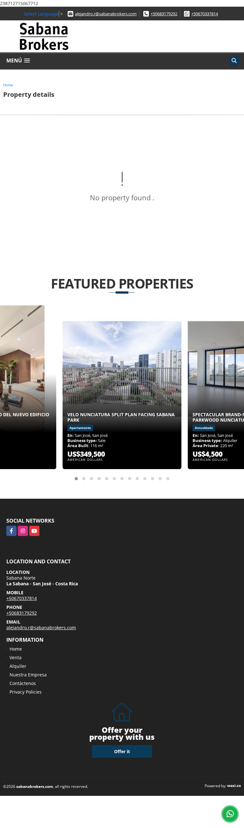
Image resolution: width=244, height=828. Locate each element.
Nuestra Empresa (28, 675)
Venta (16, 657)
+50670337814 (204, 14)
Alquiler (18, 666)
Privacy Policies (26, 692)
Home (8, 84)
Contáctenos (23, 683)
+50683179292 (164, 14)
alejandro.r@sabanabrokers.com (106, 14)
